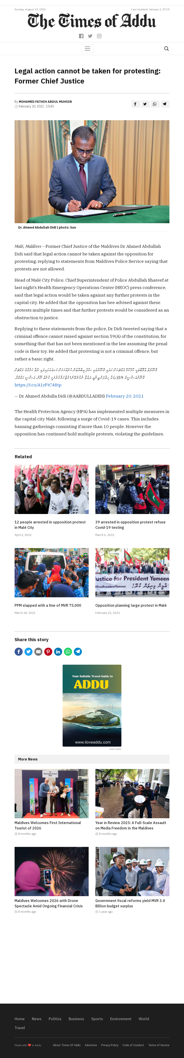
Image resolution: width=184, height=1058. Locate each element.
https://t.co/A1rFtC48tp (38, 385)
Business (76, 1019)
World (144, 1019)
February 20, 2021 (125, 396)
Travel (20, 1028)
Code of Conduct (133, 1045)
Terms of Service (158, 1045)
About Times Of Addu (67, 1045)
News (37, 1019)
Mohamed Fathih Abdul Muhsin (45, 102)
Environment (120, 1019)
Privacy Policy (109, 1045)
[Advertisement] (92, 961)
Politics (55, 1019)
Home (20, 1019)
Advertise (91, 1045)
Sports (97, 1019)
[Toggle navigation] (87, 48)
